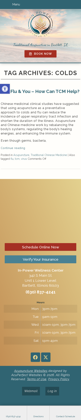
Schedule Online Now (40, 247)
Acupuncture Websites (30, 371)
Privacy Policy (58, 379)
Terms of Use (37, 379)
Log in (52, 391)
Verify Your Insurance (40, 259)
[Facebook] (35, 357)
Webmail (31, 391)
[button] (5, 89)
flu (12, 158)
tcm (17, 158)
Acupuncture (21, 155)
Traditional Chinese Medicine (49, 155)
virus (24, 158)
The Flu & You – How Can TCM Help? (40, 91)
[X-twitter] (45, 357)
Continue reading (13, 148)
